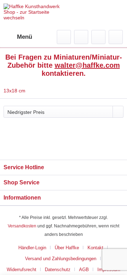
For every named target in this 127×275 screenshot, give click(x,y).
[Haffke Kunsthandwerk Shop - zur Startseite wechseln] (34, 15)
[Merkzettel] (81, 37)
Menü (24, 36)
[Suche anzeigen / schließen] (64, 37)
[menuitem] (18, 37)
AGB (84, 269)
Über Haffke (67, 247)
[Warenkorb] (116, 37)
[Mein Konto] (98, 37)
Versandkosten (22, 226)
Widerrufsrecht (21, 269)
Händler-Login (32, 247)
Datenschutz (58, 269)
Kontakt (95, 247)
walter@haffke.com (87, 65)
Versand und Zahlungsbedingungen (60, 258)
